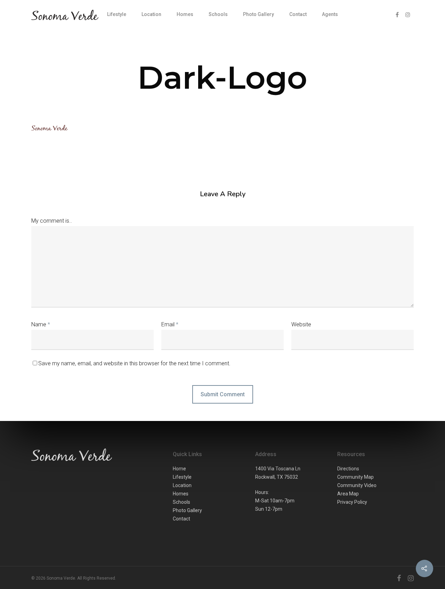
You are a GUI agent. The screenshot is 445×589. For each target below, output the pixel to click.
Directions (348, 468)
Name (40, 324)
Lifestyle (116, 14)
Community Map (355, 477)
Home (179, 468)
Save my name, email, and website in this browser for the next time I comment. (134, 363)
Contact (298, 14)
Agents (330, 14)
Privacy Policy (352, 502)
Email (169, 324)
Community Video (357, 485)
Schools (218, 14)
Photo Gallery (258, 14)
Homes (185, 14)
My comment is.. (51, 220)
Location (151, 14)
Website (301, 324)
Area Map (348, 493)
